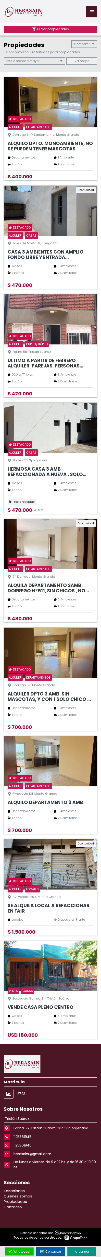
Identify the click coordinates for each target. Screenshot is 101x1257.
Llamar (84, 1251)
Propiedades (15, 1201)
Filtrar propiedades (53, 29)
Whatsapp (21, 1251)
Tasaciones (14, 1190)
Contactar (53, 1251)
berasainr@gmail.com (32, 1153)
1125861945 (22, 1145)
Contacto (13, 1206)
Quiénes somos (18, 1196)
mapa (84, 61)
